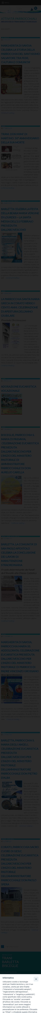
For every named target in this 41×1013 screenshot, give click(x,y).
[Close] (36, 979)
